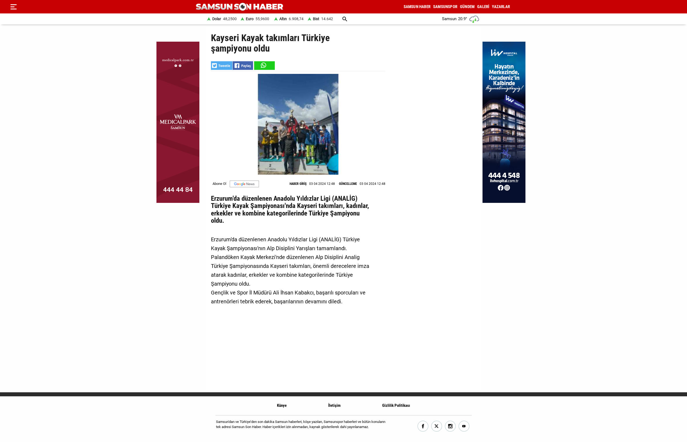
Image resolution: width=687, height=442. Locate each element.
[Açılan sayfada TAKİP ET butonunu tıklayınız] (244, 184)
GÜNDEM (467, 6)
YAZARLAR (501, 6)
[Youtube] (464, 426)
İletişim (334, 405)
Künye (282, 405)
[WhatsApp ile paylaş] (264, 65)
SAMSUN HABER (417, 6)
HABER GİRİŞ (298, 184)
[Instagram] (450, 426)
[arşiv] (344, 19)
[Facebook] (423, 426)
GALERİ (483, 6)
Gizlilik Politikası (396, 405)
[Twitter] (436, 426)
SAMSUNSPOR (445, 6)
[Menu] (13, 6)
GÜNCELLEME (348, 184)
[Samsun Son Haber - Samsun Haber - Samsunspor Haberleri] (239, 7)
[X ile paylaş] (221, 65)
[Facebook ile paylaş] (243, 65)
